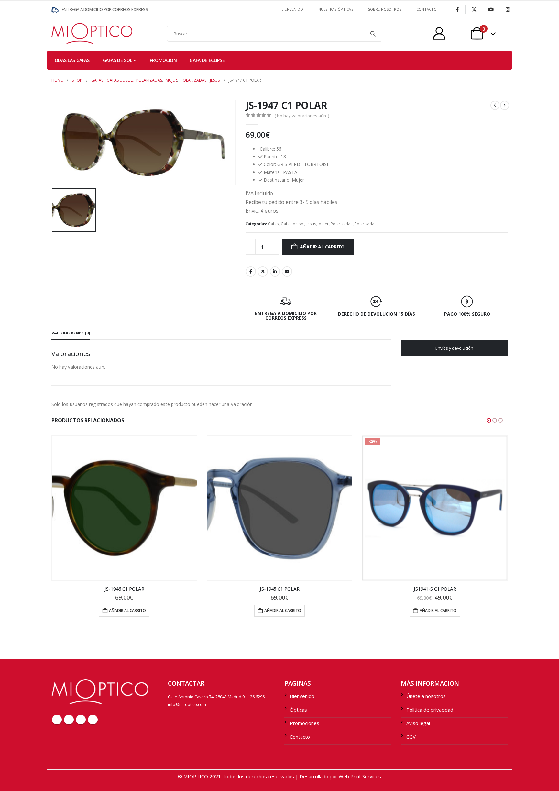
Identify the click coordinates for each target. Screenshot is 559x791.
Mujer (323, 224)
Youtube (81, 719)
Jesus (311, 224)
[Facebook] (457, 9)
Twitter (263, 271)
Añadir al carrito (322, 247)
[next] (504, 105)
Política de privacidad (429, 709)
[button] (489, 420)
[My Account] (439, 33)
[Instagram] (507, 9)
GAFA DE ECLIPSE (207, 60)
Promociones (304, 723)
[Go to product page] (124, 508)
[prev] (494, 105)
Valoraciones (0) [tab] (70, 333)
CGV (411, 736)
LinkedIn (275, 271)
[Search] (373, 33)
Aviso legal (418, 723)
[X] (474, 9)
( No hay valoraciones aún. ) (302, 116)
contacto (426, 9)
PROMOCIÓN (163, 60)
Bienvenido (292, 9)
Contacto (300, 736)
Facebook (251, 271)
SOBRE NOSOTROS (384, 9)
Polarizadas (342, 224)
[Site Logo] (64, 33)
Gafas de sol (117, 60)
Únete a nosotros (426, 696)
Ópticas (298, 709)
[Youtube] (491, 9)
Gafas (273, 224)
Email (287, 271)
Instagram (93, 719)
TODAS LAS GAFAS (70, 60)
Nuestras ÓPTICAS (335, 9)
